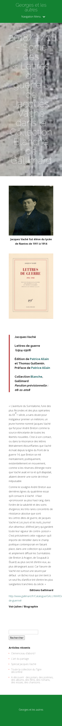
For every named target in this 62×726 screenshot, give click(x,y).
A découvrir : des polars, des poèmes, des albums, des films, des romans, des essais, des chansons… (32, 680)
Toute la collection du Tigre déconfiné (26, 671)
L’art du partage (20, 658)
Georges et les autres (31, 7)
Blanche (36, 376)
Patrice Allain (39, 359)
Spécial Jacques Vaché (23, 664)
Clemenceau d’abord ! (23, 653)
